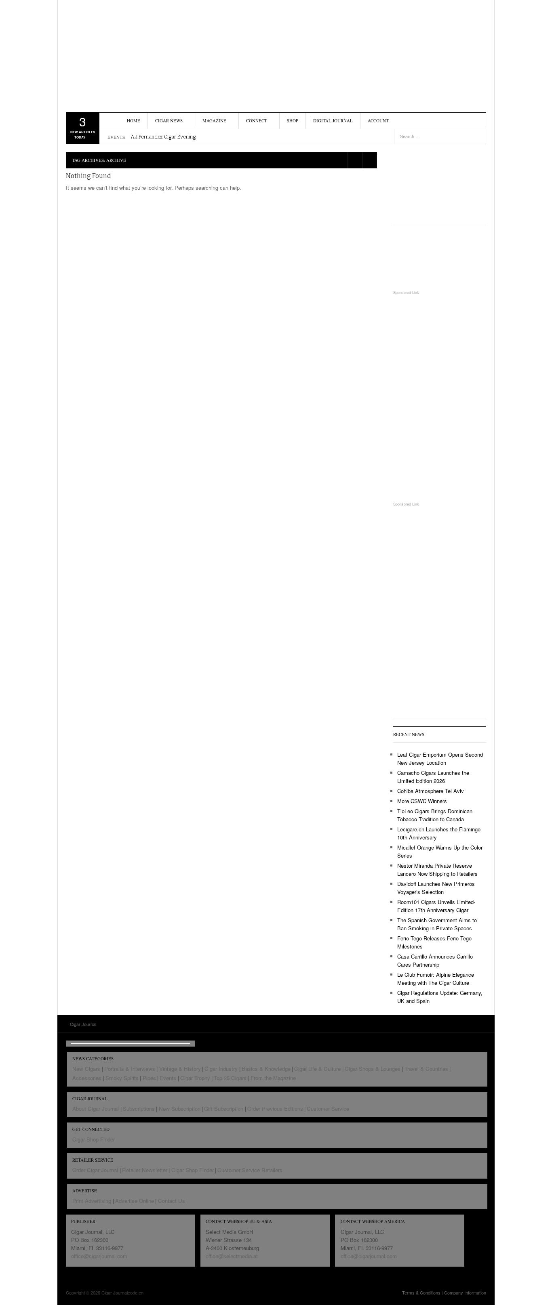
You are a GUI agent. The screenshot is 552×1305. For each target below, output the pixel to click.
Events (168, 1078)
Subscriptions (139, 1108)
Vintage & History (180, 1068)
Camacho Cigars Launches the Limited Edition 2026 (433, 777)
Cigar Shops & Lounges (372, 1068)
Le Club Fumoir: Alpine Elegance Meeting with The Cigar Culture (435, 978)
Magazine (214, 120)
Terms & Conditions (421, 1292)
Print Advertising (91, 1200)
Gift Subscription (223, 1108)
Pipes (149, 1078)
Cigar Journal (112, 50)
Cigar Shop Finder (93, 1139)
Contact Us (171, 1200)
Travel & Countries (426, 1068)
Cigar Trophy (195, 1078)
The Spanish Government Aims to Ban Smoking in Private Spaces (437, 924)
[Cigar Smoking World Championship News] (439, 257)
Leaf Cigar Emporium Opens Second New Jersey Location (440, 758)
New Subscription (179, 1108)
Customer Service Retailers (249, 1170)
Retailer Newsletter (144, 1170)
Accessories (86, 1078)
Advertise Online (134, 1200)
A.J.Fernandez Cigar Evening (163, 137)
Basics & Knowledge (266, 1068)
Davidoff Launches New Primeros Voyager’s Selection (436, 888)
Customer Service (328, 1108)
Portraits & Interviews (129, 1068)
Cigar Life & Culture (317, 1068)
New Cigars (86, 1068)
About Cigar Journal (95, 1108)
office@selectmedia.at (232, 1256)
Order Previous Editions (275, 1108)
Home (133, 120)
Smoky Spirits (122, 1078)
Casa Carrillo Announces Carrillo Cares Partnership (435, 960)
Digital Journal (333, 120)
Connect (256, 120)
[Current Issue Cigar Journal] (439, 181)
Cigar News (169, 120)
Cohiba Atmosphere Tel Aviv (430, 791)
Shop (292, 120)
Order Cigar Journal (95, 1170)
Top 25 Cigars (230, 1078)
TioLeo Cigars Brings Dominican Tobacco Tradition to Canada (434, 815)
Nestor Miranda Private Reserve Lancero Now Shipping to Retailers (437, 869)
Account (378, 120)
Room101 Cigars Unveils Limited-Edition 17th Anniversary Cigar (436, 906)
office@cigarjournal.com (99, 1256)
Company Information (465, 1292)
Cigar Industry (221, 1068)
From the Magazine (273, 1078)
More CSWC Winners (422, 801)
